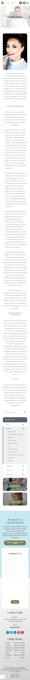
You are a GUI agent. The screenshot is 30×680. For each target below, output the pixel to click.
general (8, 428)
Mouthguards (11, 431)
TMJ (9, 446)
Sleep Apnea (11, 458)
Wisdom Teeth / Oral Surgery (16, 455)
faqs (7, 424)
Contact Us (15, 502)
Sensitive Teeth (12, 440)
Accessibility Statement (15, 670)
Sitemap (17, 671)
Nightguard (11, 437)
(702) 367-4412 (15, 627)
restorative (9, 466)
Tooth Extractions (12, 452)
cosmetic (8, 470)
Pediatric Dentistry (13, 449)
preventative (9, 474)
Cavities (10, 461)
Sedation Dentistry (13, 443)
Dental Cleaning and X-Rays (15, 434)
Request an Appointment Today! (15, 542)
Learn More (15, 486)
